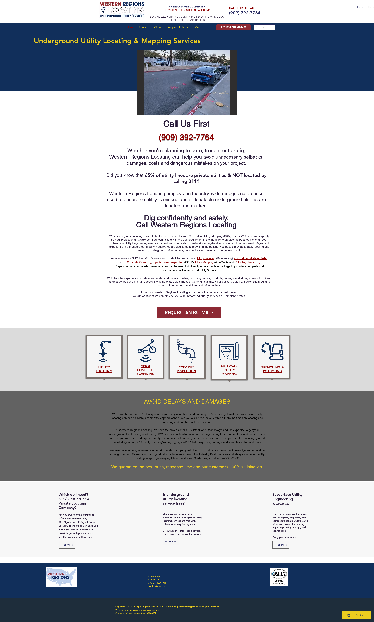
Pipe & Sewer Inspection (168, 262)
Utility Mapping (204, 262)
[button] (144, 27)
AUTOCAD (228, 366)
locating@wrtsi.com (156, 586)
